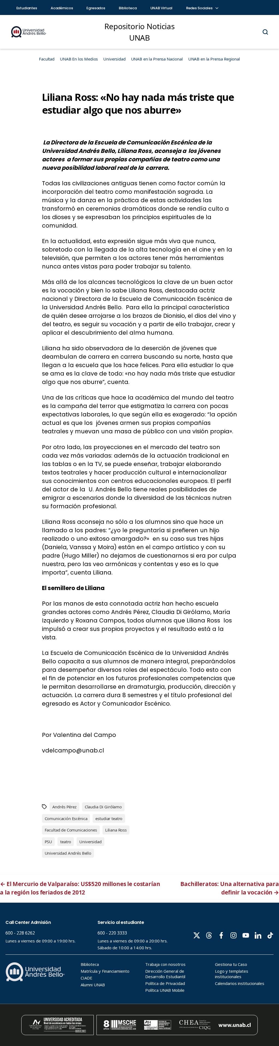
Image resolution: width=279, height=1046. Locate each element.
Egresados (95, 8)
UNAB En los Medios (79, 59)
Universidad (114, 59)
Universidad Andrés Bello (68, 853)
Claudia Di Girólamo (103, 806)
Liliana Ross (116, 830)
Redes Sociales (199, 8)
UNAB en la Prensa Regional (214, 59)
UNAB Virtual (161, 8)
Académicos (62, 8)
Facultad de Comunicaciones (71, 830)
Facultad (46, 59)
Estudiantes (26, 8)
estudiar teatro (108, 818)
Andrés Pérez (64, 806)
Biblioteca (128, 8)
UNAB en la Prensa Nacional (157, 59)
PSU (48, 841)
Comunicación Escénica (66, 818)
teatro (65, 841)
